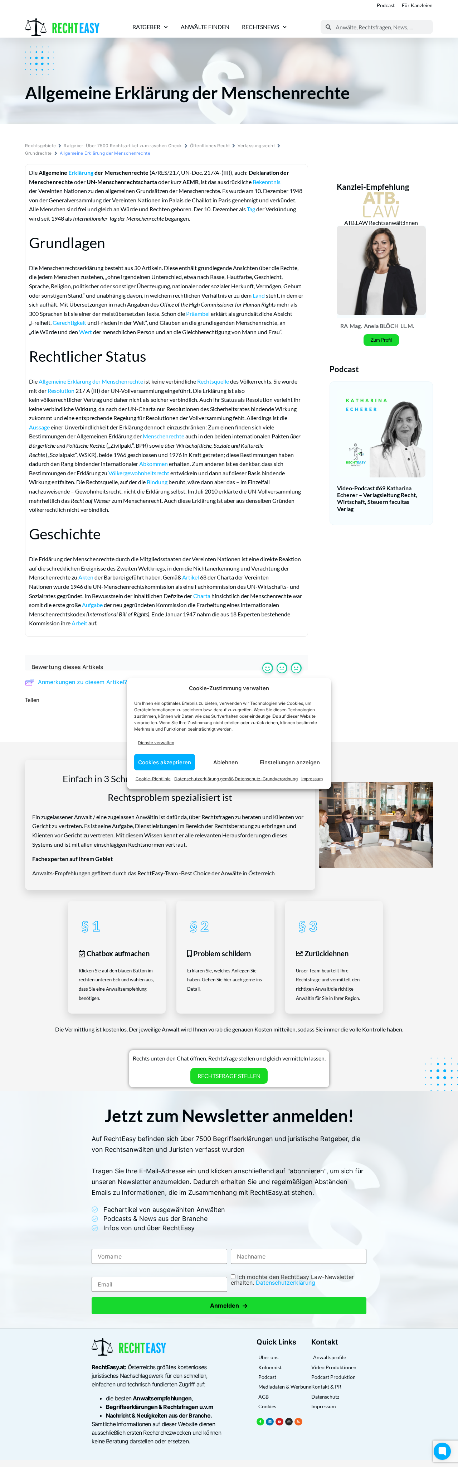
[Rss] (298, 1422)
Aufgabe (92, 604)
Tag (251, 209)
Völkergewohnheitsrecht (138, 473)
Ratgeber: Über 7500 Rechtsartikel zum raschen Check (123, 145)
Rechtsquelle (213, 381)
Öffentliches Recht (210, 145)
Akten (85, 577)
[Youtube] (279, 1422)
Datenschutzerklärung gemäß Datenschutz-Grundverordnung (236, 778)
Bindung (157, 481)
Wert (85, 331)
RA (344, 325)
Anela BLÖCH (381, 325)
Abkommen (153, 463)
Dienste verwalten (156, 742)
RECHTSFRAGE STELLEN (229, 1075)
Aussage (39, 427)
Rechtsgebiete (40, 145)
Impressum (312, 778)
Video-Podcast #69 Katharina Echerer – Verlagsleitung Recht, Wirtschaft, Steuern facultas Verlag (377, 498)
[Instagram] (289, 1422)
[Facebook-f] (260, 1422)
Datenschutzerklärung (285, 1282)
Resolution (61, 390)
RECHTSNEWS (260, 26)
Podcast (386, 5)
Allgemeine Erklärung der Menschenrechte (91, 381)
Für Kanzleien (417, 5)
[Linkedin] (270, 1422)
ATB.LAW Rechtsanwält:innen (381, 222)
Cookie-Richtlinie (153, 778)
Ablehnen (225, 762)
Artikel (190, 577)
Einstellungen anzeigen (290, 762)
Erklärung (80, 172)
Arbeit (79, 623)
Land (259, 295)
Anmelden (229, 1305)
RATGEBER (146, 26)
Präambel (198, 313)
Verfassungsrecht (256, 145)
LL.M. (407, 325)
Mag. (356, 325)
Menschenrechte (163, 436)
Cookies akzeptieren (164, 762)
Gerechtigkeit (69, 322)
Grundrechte (38, 153)
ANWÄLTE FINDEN (205, 26)
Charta (201, 595)
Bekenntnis (267, 181)
